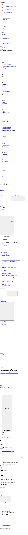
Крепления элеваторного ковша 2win (6, 285)
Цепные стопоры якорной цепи (5, 256)
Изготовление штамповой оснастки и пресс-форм (7, 42)
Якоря (2, 257)
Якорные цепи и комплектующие (7, 64)
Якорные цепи (3, 253)
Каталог (3, 62)
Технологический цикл (5, 121)
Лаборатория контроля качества (5, 38)
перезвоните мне (2, 190)
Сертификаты (3, 33)
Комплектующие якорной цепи (5, 254)
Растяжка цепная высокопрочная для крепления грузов (8, 277)
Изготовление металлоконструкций (7, 127)
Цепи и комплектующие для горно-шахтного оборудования (10, 6)
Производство (3, 151)
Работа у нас (3, 47)
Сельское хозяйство (5, 93)
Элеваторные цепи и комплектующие (7, 12)
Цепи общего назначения (6, 9)
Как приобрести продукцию (6, 101)
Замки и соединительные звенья (5, 262)
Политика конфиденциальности (6, 511)
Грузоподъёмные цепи (5, 68)
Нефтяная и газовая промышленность (7, 21)
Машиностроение (5, 19)
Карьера (1, 46)
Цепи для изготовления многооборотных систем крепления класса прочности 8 (11, 275)
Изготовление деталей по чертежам (6, 43)
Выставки (3, 35)
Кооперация (3, 44)
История (3, 32)
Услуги (2, 126)
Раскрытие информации (4, 34)
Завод (1, 30)
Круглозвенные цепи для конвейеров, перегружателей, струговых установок (11, 260)
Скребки (3, 263)
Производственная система (6, 153)
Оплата (2, 27)
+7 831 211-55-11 (2, 184)
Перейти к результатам (3, 301)
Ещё (2, 176)
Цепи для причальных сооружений (6, 255)
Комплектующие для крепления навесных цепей (7, 281)
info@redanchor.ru (6, 184)
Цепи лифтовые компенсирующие (6, 289)
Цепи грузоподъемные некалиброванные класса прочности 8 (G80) (9, 267)
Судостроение (4, 84)
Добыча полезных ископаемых (6, 18)
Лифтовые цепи (2, 288)
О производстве (5, 119)
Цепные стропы (3, 268)
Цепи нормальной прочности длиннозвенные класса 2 (8, 272)
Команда (4, 111)
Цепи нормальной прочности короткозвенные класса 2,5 (8, 271)
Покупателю (1, 25)
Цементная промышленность (6, 20)
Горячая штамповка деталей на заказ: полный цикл (8, 45)
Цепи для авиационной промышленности (6, 274)
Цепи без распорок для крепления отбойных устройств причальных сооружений (11, 276)
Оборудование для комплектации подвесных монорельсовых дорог (9, 261)
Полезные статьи (5, 103)
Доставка (3, 28)
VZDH (3, 526)
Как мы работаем (4, 26)
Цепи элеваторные (4, 284)
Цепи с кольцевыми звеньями (5, 280)
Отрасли (1, 15)
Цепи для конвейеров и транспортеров (6, 273)
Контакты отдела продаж (4, 29)
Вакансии (4, 170)
